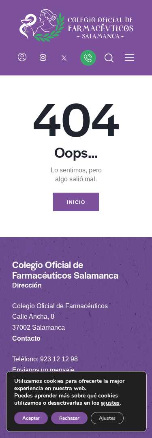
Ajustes (107, 418)
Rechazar (69, 418)
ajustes (110, 403)
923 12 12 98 (59, 359)
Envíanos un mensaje (43, 370)
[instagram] (42, 57)
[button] (129, 57)
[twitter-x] (64, 57)
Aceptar (31, 418)
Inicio (76, 202)
